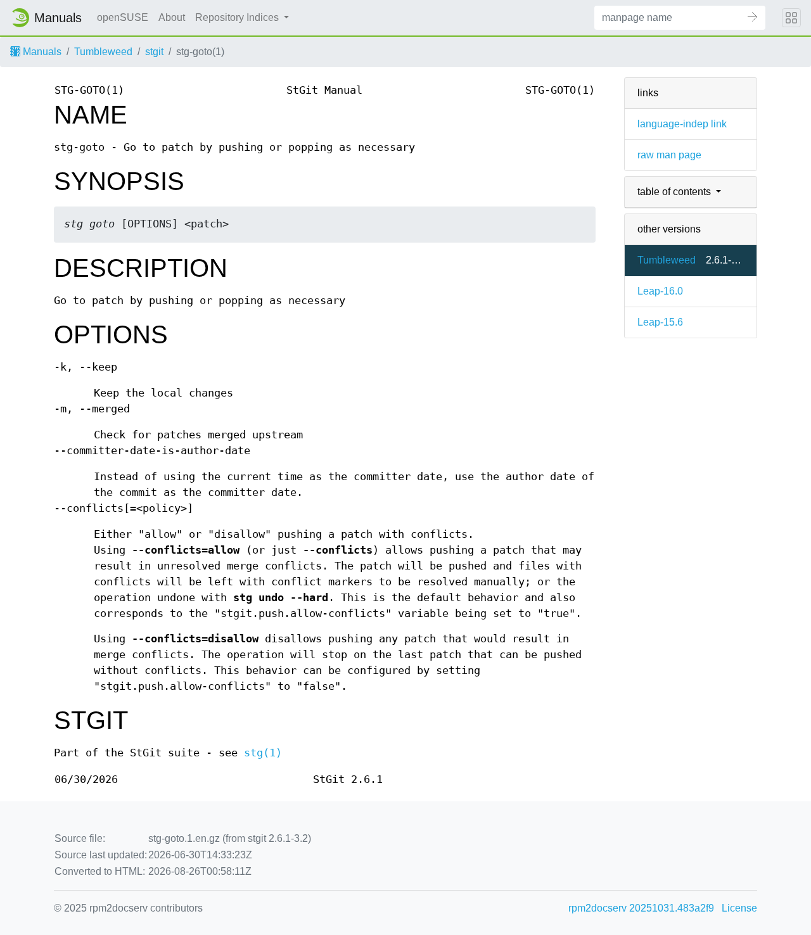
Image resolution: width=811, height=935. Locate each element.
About (171, 17)
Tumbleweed (103, 51)
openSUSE (122, 17)
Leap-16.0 (660, 291)
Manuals (40, 51)
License (739, 908)
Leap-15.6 (660, 322)
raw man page (669, 154)
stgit (154, 51)
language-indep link (682, 123)
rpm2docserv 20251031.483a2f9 (641, 908)
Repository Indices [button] (238, 17)
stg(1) (263, 753)
